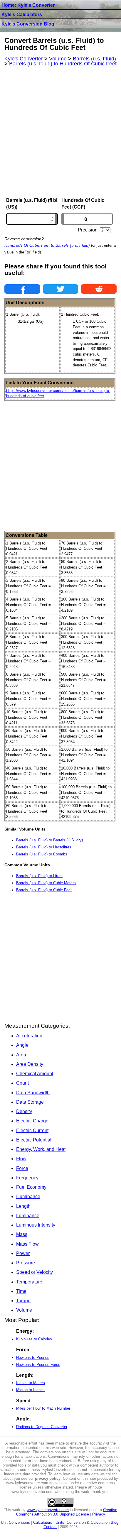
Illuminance (28, 1196)
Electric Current (32, 1130)
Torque (23, 1300)
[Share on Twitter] (60, 289)
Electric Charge (32, 1120)
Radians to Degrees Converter (41, 1427)
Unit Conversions (15, 1522)
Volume (24, 1310)
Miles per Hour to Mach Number (43, 1408)
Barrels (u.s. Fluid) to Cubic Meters (46, 883)
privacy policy (47, 1478)
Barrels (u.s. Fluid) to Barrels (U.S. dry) (49, 840)
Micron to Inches (30, 1390)
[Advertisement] (60, 132)
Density (24, 1111)
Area (21, 1054)
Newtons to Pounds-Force (38, 1364)
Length (23, 1206)
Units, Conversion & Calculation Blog (87, 1522)
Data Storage (30, 1102)
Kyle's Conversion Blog (27, 23)
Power (23, 1253)
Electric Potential (33, 1139)
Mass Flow (27, 1244)
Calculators (42, 1522)
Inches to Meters (30, 1383)
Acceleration (29, 1035)
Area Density (29, 1064)
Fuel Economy (31, 1187)
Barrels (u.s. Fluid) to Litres (39, 876)
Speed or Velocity (34, 1272)
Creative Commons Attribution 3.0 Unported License (66, 1512)
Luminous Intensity (35, 1224)
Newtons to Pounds (32, 1357)
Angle (22, 1045)
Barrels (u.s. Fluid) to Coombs (41, 854)
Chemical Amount (34, 1073)
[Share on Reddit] (99, 289)
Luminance (27, 1215)
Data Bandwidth (33, 1092)
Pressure (25, 1262)
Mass (21, 1234)
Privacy (98, 1514)
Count (22, 1082)
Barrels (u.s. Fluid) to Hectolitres (43, 847)
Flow (21, 1158)
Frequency (27, 1177)
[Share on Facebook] (22, 289)
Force (22, 1168)
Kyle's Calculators (21, 14)
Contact (50, 1527)
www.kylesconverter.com (48, 1510)
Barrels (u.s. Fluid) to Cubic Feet (44, 890)
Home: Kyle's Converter (28, 5)
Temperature (29, 1281)
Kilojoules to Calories (34, 1339)
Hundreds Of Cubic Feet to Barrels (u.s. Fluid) (47, 245)
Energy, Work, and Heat (40, 1149)
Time (21, 1291)
